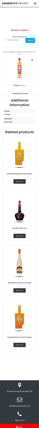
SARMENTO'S (15, 3)
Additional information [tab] (20, 93)
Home (5, 52)
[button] (32, 60)
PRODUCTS (11, 52)
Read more (19, 181)
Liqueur (18, 52)
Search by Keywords (19, 37)
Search (30, 40)
